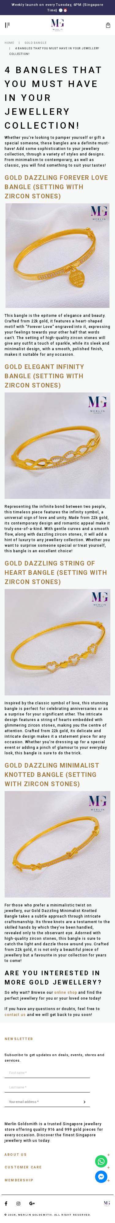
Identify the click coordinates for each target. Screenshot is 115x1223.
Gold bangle (36, 42)
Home (9, 42)
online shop (65, 992)
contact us (15, 1015)
